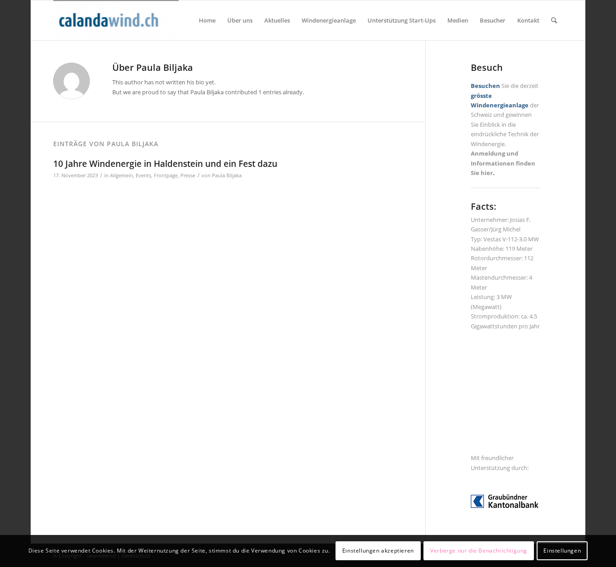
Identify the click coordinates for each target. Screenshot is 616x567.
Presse (187, 175)
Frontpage (166, 175)
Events (143, 175)
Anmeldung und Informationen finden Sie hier (503, 163)
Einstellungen (562, 551)
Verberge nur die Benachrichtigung (478, 551)
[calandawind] (116, 20)
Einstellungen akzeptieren (378, 551)
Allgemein (121, 175)
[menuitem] (207, 20)
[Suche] (554, 20)
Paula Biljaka (227, 175)
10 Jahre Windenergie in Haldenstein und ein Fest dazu (165, 164)
